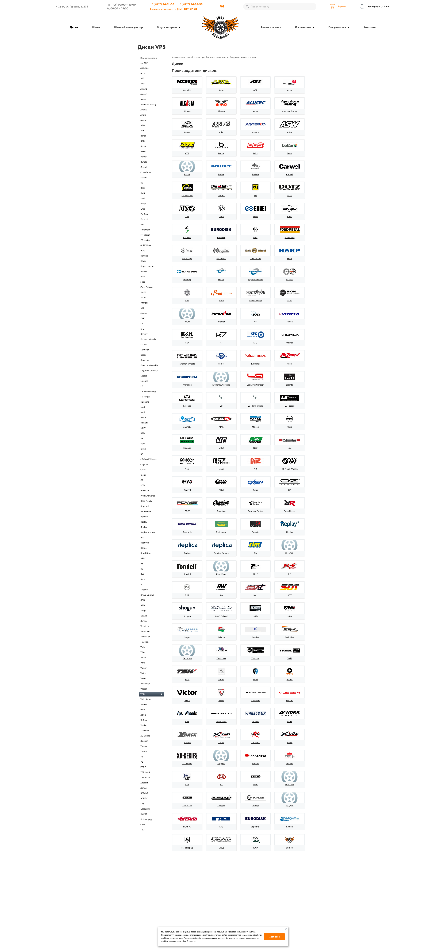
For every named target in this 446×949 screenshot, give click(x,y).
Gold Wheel (145, 245)
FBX (142, 224)
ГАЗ (142, 803)
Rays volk (144, 506)
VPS (142, 694)
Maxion (143, 412)
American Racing (148, 104)
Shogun (144, 589)
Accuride (144, 68)
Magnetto (144, 402)
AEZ (142, 78)
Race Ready (146, 501)
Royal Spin (145, 553)
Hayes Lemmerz (148, 266)
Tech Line (144, 626)
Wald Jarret (145, 699)
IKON (142, 292)
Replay (143, 522)
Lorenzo (144, 381)
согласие (246, 935)
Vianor (143, 668)
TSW (142, 652)
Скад (142, 824)
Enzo (142, 209)
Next (142, 443)
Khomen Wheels (148, 339)
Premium (144, 490)
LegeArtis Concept (149, 370)
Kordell (143, 344)
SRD (142, 600)
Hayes (143, 261)
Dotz (142, 188)
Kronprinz (144, 360)
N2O (142, 433)
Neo (142, 438)
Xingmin (144, 741)
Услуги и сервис (167, 27)
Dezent (143, 177)
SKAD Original (147, 595)
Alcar (142, 83)
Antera (143, 110)
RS (141, 563)
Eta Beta (144, 214)
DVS (142, 193)
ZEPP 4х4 (145, 777)
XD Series (145, 736)
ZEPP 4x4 (145, 772)
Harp (142, 250)
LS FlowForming (148, 391)
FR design (145, 235)
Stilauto (143, 616)
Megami (144, 423)
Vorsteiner (145, 683)
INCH (142, 297)
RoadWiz (144, 543)
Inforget (144, 303)
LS (141, 386)
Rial (142, 537)
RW (142, 574)
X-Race (143, 720)
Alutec (143, 99)
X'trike (143, 715)
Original (144, 464)
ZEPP (143, 767)
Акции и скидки (270, 27)
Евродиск (144, 809)
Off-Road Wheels (148, 459)
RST (142, 569)
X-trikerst (144, 730)
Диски (74, 27)
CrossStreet (145, 172)
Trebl (142, 647)
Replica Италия (147, 532)
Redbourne (145, 511)
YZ (141, 762)
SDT (142, 584)
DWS (142, 198)
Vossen (143, 689)
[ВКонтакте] (222, 7)
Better (143, 146)
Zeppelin (144, 783)
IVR (142, 308)
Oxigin (143, 475)
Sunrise (144, 621)
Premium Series (147, 496)
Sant (142, 579)
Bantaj (143, 136)
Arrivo (143, 115)
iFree (142, 282)
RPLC (143, 558)
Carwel (143, 167)
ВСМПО (144, 798)
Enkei (143, 203)
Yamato (143, 746)
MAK (142, 407)
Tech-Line (144, 631)
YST (142, 756)
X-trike (143, 725)
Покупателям (337, 27)
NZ (141, 454)
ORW (142, 470)
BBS (142, 141)
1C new (144, 63)
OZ (141, 480)
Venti (142, 663)
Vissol (143, 678)
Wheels (143, 704)
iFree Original (146, 287)
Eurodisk (144, 219)
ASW (142, 125)
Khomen (144, 334)
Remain (144, 516)
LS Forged (145, 396)
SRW (142, 605)
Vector (143, 657)
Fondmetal (145, 230)
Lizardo (143, 376)
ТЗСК (143, 829)
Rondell (144, 548)
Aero (142, 73)
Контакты (369, 27)
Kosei (143, 355)
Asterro (143, 120)
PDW (142, 485)
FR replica (145, 240)
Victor (143, 673)
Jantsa (143, 313)
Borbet (143, 156)
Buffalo (143, 162)
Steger (143, 610)
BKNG (143, 151)
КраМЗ (143, 814)
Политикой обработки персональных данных (204, 938)
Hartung (144, 256)
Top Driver (145, 636)
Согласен (274, 936)
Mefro (143, 417)
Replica (143, 527)
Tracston (144, 642)
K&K (142, 318)
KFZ (142, 329)
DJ (141, 183)
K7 (141, 323)
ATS (142, 130)
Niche (143, 449)
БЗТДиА (144, 793)
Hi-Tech (144, 271)
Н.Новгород (146, 819)
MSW (142, 428)
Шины (96, 27)
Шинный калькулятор (128, 27)
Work (142, 709)
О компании (303, 27)
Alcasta (143, 89)
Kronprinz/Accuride (149, 365)
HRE (142, 276)
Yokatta (143, 751)
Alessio (143, 94)
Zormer (143, 788)
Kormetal (144, 350)
